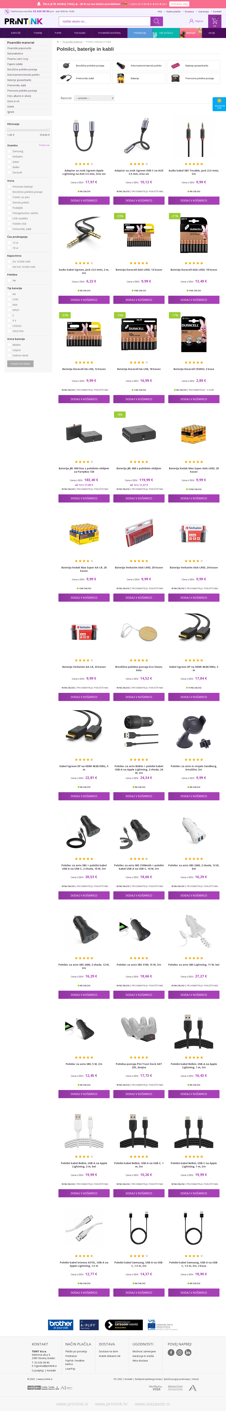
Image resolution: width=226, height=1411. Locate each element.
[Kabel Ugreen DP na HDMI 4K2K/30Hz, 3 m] (193, 632)
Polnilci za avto (21, 197)
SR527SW (18, 331)
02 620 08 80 (41, 11)
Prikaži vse (44, 145)
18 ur (15, 248)
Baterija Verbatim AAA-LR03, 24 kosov (194, 567)
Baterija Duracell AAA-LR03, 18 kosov (194, 269)
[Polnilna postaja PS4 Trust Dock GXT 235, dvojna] (138, 1029)
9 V (14, 320)
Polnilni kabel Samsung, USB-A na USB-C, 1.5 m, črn (138, 1264)
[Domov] (59, 42)
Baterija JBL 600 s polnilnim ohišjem (139, 468)
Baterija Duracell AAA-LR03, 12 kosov (139, 269)
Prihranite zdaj (180, 4)
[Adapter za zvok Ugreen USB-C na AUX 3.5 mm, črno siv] (138, 136)
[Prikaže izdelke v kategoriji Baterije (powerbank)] (175, 65)
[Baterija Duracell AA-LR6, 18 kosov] (138, 334)
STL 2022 (118, 1379)
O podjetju (38, 1370)
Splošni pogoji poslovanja (177, 1379)
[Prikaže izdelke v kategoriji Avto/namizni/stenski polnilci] (120, 65)
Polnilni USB (19, 223)
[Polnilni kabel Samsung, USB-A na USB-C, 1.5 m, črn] (138, 1228)
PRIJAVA (199, 21)
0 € (214, 26)
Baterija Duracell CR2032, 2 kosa (194, 369)
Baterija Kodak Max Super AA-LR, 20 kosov (84, 569)
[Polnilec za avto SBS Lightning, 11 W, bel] (193, 930)
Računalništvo (15, 53)
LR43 (15, 299)
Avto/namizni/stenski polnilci (23, 74)
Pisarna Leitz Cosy (17, 58)
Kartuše (16, 32)
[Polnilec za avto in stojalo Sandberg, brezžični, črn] (193, 731)
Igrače (10, 111)
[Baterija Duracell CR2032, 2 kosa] (193, 334)
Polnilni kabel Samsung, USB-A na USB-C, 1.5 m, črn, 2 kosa (193, 1264)
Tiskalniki (79, 32)
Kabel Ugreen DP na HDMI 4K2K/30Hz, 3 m (193, 668)
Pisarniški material (109, 32)
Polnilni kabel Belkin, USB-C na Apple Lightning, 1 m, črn (194, 1164)
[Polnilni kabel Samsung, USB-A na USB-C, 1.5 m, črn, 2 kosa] (193, 1228)
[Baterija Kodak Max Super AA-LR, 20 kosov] (84, 533)
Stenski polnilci (21, 202)
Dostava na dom (108, 1351)
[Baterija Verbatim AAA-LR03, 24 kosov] (193, 533)
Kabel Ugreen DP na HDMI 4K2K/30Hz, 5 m (84, 767)
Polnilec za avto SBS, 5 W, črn (84, 1064)
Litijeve (17, 350)
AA (14, 294)
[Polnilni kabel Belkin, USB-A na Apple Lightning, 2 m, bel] (84, 1128)
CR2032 (17, 326)
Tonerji (38, 32)
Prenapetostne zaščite (25, 213)
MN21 (16, 310)
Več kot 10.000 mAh (24, 266)
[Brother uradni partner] (60, 1324)
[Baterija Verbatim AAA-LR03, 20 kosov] (138, 533)
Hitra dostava (140, 1360)
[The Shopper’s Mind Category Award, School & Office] (124, 1324)
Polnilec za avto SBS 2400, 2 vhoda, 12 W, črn (83, 966)
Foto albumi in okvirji (19, 96)
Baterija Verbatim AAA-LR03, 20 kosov (139, 567)
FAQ (160, 11)
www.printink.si (72, 1404)
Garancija (203, 11)
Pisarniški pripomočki (19, 48)
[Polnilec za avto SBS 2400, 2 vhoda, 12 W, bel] (193, 831)
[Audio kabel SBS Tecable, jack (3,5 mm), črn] (193, 136)
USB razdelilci (20, 218)
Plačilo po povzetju (76, 1351)
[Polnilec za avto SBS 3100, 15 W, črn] (138, 930)
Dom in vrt (13, 101)
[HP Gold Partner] (89, 1324)
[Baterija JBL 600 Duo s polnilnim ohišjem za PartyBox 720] (84, 433)
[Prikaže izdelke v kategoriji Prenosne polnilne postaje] (175, 78)
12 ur (15, 242)
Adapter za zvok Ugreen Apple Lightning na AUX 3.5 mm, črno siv (84, 172)
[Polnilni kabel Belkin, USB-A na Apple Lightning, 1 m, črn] (193, 1029)
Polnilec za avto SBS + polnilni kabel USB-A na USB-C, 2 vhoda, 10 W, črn (84, 867)
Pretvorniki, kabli (16, 85)
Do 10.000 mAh (21, 261)
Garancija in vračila (143, 1356)
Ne (14, 280)
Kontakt (217, 11)
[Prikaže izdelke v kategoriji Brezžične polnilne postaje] (66, 65)
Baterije (135, 78)
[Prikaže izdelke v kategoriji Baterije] (120, 78)
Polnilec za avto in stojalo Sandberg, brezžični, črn (194, 767)
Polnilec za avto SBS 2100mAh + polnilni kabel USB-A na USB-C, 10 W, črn (139, 867)
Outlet (191, 32)
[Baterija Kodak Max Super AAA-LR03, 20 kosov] (193, 433)
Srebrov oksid (20, 355)
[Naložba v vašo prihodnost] (163, 1324)
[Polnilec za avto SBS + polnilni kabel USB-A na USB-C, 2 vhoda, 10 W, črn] (84, 831)
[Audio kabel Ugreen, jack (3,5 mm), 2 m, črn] (84, 235)
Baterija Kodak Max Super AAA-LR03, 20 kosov (194, 470)
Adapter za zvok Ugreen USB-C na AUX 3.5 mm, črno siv (139, 172)
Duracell (17, 172)
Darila (10, 106)
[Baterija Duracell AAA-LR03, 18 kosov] (193, 235)
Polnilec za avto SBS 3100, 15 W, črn (139, 964)
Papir (58, 32)
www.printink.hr (111, 1404)
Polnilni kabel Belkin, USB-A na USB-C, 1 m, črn (138, 1164)
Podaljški (18, 207)
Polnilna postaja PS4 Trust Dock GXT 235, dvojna (139, 1065)
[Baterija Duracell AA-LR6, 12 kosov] (84, 334)
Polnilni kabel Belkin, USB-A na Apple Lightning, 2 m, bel (84, 1164)
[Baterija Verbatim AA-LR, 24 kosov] (84, 632)
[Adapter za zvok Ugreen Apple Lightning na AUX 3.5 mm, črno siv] (84, 136)
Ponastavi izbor (20, 363)
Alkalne (17, 344)
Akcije (212, 32)
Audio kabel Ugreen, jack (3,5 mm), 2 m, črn (84, 271)
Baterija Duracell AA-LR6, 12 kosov (84, 369)
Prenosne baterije (23, 186)
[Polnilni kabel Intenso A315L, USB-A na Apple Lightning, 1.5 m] (84, 1228)
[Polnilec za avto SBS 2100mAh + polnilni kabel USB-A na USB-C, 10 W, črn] (138, 831)
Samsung (18, 151)
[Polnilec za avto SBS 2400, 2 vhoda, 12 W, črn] (84, 930)
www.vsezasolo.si (152, 1404)
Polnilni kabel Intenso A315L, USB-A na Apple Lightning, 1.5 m (84, 1264)
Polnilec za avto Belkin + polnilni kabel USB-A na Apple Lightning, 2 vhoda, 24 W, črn (139, 769)
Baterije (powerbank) (19, 80)
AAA (15, 304)
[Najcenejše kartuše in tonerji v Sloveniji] (24, 21)
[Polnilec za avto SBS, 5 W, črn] (84, 1029)
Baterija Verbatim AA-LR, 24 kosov (84, 666)
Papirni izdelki (15, 64)
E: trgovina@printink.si (44, 1366)
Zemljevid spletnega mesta (148, 1379)
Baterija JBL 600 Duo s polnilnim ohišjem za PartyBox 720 (84, 470)
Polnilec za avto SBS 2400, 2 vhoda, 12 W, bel (193, 867)
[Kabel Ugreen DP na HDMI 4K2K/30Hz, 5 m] (84, 731)
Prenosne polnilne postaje (22, 90)
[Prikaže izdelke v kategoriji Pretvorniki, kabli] (66, 78)
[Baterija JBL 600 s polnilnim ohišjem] (138, 433)
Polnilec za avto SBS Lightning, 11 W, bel (193, 964)
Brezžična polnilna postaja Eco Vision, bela (139, 668)
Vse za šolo (166, 32)
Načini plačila (173, 11)
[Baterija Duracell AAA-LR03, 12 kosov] (138, 235)
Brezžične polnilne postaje (22, 69)
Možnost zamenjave (144, 1351)
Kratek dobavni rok (109, 1356)
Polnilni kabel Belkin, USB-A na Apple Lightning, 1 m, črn (194, 1065)
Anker (16, 161)
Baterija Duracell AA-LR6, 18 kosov (139, 369)
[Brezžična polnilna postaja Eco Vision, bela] (138, 632)
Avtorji (195, 1379)
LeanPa (69, 1368)
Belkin (16, 167)
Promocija (140, 32)
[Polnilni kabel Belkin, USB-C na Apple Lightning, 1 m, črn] (193, 1128)
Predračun (71, 1356)
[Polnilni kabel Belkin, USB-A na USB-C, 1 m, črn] (138, 1128)
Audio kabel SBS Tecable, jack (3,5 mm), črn (194, 172)
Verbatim (18, 156)
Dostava (189, 11)
